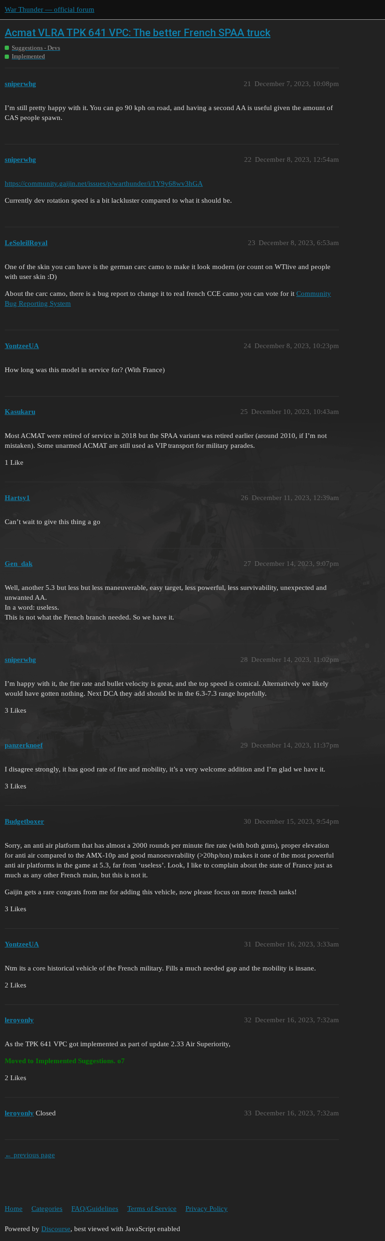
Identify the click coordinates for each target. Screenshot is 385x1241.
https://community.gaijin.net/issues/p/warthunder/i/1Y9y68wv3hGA (104, 183)
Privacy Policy (206, 1208)
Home (14, 1208)
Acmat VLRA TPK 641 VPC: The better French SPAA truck (137, 33)
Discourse (55, 1229)
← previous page (30, 1155)
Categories (46, 1208)
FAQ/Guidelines (94, 1208)
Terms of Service (152, 1208)
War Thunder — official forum (49, 9)
